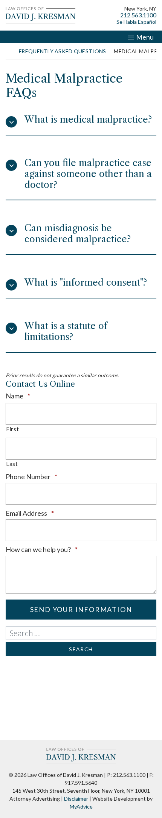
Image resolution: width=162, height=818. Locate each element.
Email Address (43, 513)
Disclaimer (76, 798)
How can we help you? (55, 549)
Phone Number (45, 476)
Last (12, 464)
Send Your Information (81, 609)
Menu (145, 37)
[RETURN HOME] (8, 51)
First (12, 429)
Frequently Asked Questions (62, 51)
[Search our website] (81, 633)
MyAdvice (81, 806)
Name (31, 396)
